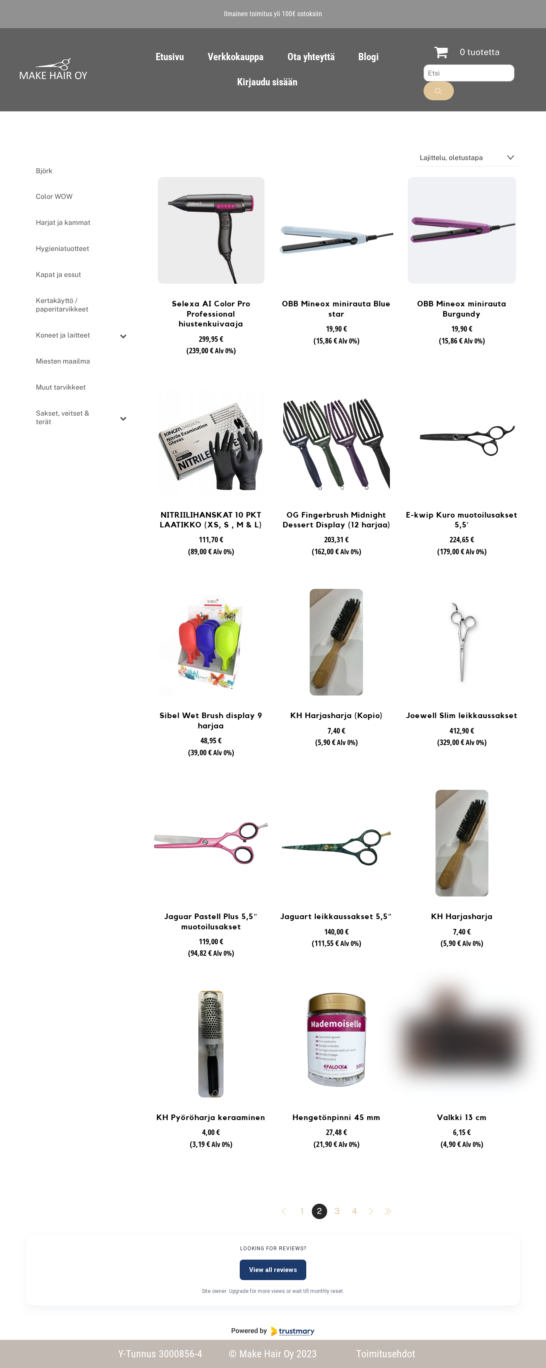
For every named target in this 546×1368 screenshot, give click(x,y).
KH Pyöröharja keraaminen (211, 1117)
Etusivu (170, 57)
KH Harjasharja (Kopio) (336, 715)
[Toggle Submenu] (123, 336)
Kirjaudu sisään (267, 82)
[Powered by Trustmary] (273, 1331)
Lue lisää (211, 366)
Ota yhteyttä (311, 57)
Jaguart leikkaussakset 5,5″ (336, 916)
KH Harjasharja (462, 916)
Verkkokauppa (236, 57)
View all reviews (273, 1270)
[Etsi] (439, 90)
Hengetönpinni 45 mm (336, 1117)
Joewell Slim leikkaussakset (461, 715)
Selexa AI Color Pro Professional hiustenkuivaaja (211, 314)
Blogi (368, 57)
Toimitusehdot (385, 1354)
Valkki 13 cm (462, 1117)
